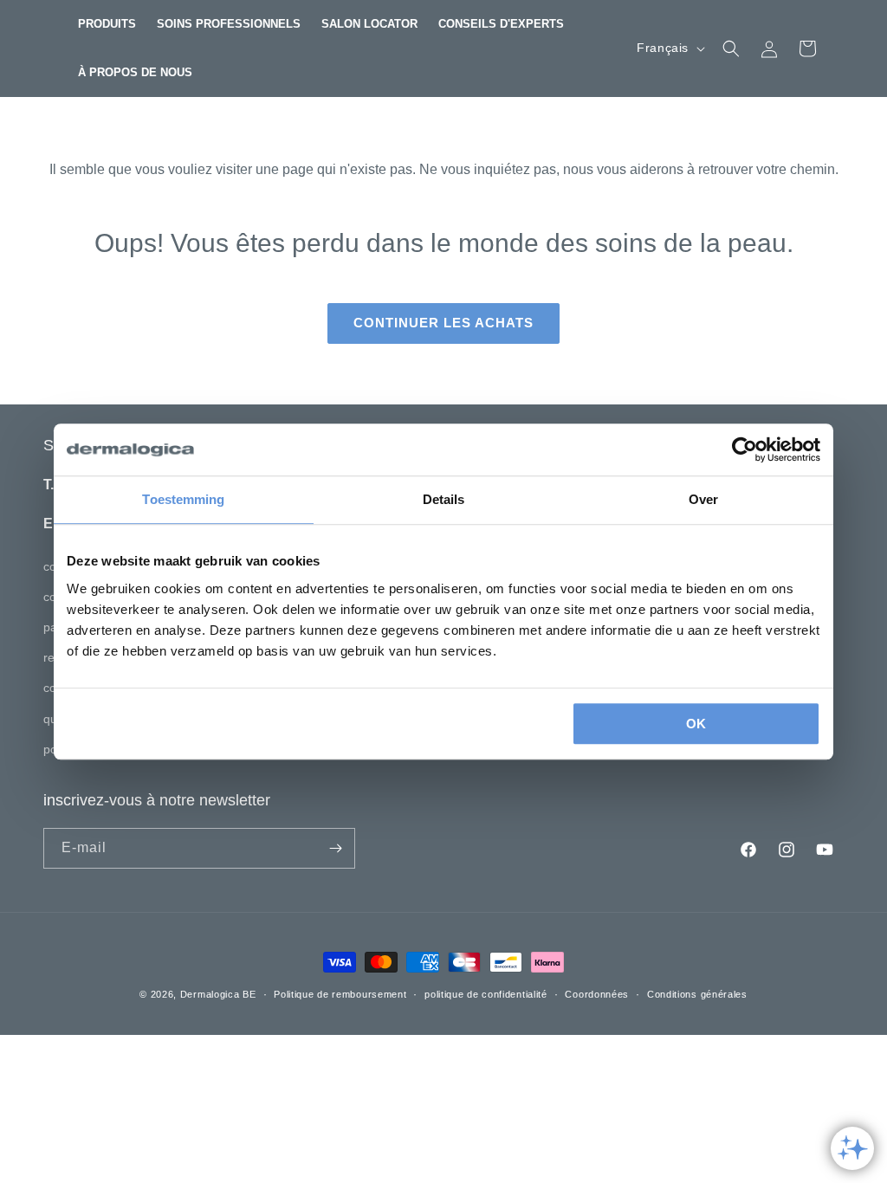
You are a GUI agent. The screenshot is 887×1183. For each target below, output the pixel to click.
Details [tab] (444, 499)
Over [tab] (703, 499)
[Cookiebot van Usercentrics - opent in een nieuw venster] (744, 449)
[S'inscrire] (335, 848)
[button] (107, 24)
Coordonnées (597, 994)
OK (696, 723)
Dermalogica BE (218, 994)
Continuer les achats (443, 322)
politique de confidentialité (485, 994)
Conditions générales (697, 994)
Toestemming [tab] (183, 499)
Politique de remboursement (340, 994)
